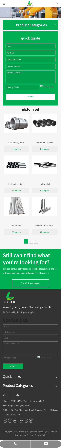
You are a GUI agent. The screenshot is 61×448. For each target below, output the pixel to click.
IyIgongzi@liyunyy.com (19, 405)
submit (30, 96)
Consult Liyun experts (30, 283)
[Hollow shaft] (44, 164)
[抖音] (31, 420)
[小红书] (21, 420)
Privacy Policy (41, 435)
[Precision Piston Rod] (44, 206)
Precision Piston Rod (44, 225)
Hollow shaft (45, 184)
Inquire (18, 149)
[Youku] (10, 420)
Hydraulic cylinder (16, 142)
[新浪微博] (5, 420)
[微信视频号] (26, 420)
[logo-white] (11, 298)
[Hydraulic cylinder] (16, 123)
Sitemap (30, 435)
